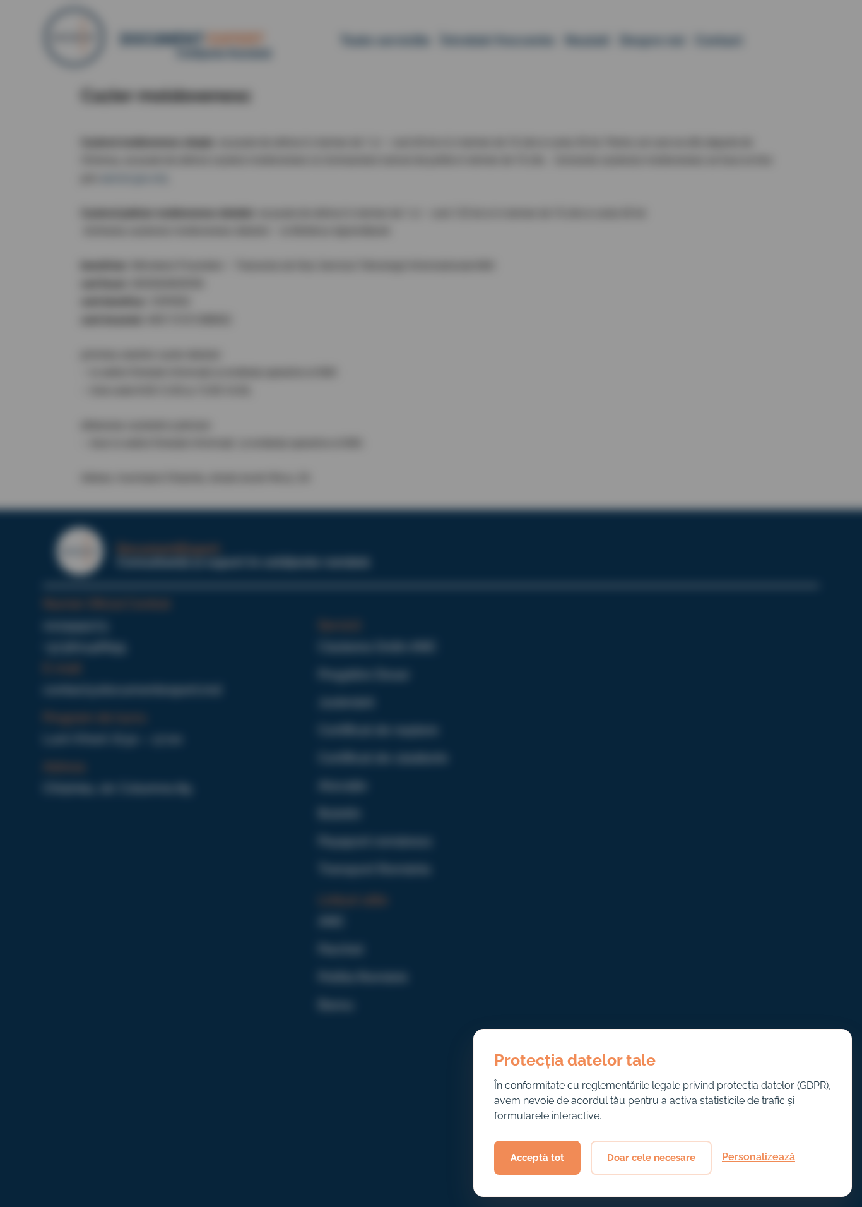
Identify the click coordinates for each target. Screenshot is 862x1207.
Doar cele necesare (651, 1157)
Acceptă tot (537, 1157)
